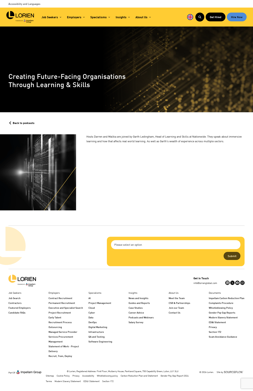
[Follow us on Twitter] (232, 283)
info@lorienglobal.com (205, 282)
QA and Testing (96, 336)
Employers (74, 17)
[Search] (199, 17)
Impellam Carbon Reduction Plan (226, 298)
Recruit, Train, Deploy (60, 355)
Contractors (15, 302)
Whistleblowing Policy (221, 307)
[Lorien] (20, 17)
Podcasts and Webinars (141, 317)
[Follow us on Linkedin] (227, 283)
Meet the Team (177, 298)
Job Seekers (49, 17)
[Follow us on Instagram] (242, 283)
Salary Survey (136, 322)
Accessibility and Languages (24, 3)
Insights (121, 17)
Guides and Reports (139, 302)
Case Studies (136, 307)
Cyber (91, 312)
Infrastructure (96, 331)
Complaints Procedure (221, 302)
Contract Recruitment (60, 298)
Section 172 (215, 331)
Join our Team (176, 307)
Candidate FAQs (16, 312)
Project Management (99, 302)
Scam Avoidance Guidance (223, 336)
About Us (141, 17)
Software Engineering (100, 341)
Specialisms (98, 17)
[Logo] (22, 281)
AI (89, 298)
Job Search (14, 298)
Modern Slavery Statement (223, 317)
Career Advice (136, 312)
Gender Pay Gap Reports (222, 312)
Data (90, 317)
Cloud (91, 307)
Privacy (213, 327)
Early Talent (55, 317)
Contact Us (174, 312)
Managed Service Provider (63, 331)
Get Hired (215, 17)
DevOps (92, 322)
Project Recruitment (60, 312)
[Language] (190, 17)
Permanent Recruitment (62, 302)
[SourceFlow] (234, 371)
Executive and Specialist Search (66, 307)
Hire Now (237, 17)
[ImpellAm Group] (29, 371)
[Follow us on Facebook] (237, 283)
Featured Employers (19, 307)
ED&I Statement (217, 322)
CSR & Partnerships (179, 302)
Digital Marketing (97, 327)
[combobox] (175, 244)
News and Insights (138, 298)
